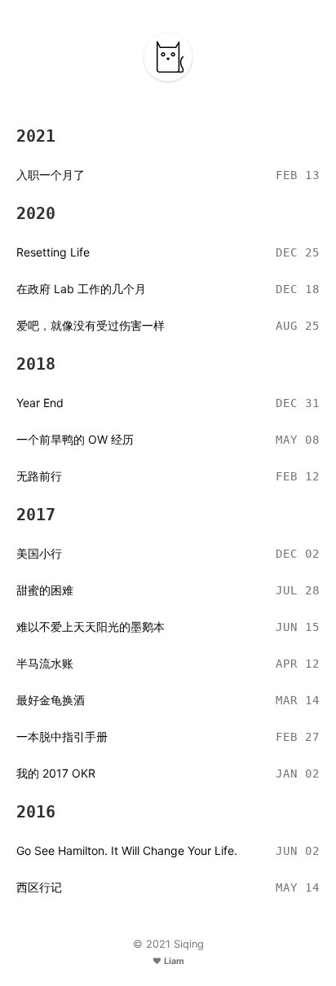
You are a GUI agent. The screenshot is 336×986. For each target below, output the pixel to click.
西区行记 (39, 887)
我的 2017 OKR (55, 773)
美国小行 (39, 553)
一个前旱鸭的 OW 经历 (75, 439)
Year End (40, 403)
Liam (174, 961)
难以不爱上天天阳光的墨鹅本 (90, 626)
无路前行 (39, 476)
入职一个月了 (50, 175)
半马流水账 (44, 663)
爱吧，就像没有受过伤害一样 (90, 325)
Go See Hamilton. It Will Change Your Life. (126, 850)
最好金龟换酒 (50, 700)
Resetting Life (53, 252)
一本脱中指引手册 (62, 736)
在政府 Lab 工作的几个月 (81, 289)
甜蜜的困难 (44, 590)
